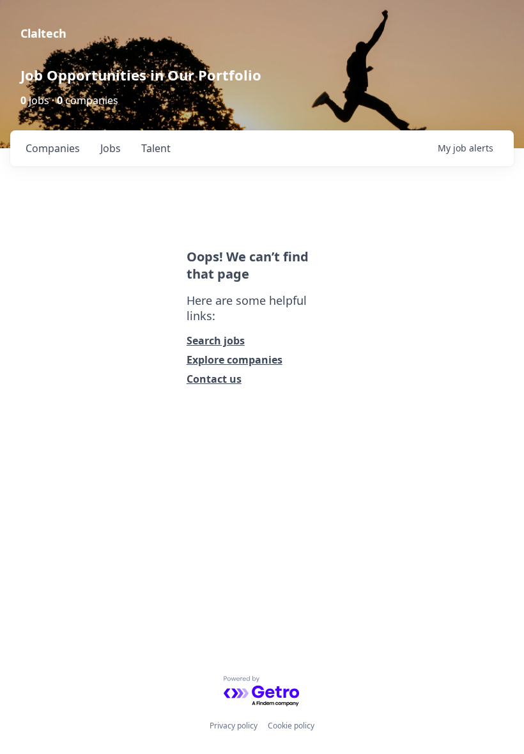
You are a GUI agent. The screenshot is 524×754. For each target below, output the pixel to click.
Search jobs (216, 341)
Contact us (214, 379)
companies (53, 148)
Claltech (43, 33)
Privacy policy (234, 725)
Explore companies (234, 360)
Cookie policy (291, 725)
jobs (110, 148)
